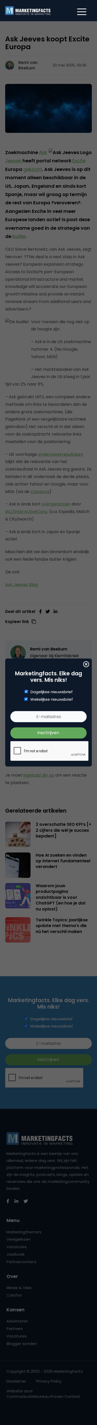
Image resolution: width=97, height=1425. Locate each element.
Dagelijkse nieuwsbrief (52, 692)
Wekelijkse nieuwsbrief (51, 699)
